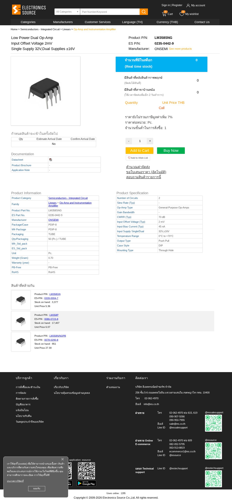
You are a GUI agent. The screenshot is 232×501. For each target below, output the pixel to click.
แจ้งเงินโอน (22, 410)
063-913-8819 (177, 447)
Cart (169, 14)
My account (198, 5)
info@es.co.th (151, 404)
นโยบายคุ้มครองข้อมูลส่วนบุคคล (72, 392)
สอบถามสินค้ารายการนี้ (143, 177)
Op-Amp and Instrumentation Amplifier (95, 29)
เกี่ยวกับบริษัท (61, 387)
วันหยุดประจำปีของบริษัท (30, 421)
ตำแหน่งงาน (113, 387)
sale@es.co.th (177, 423)
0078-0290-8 (51, 340)
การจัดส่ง (21, 392)
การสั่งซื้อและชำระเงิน (28, 387)
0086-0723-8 (51, 319)
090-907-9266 (177, 416)
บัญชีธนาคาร (23, 404)
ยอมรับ (36, 488)
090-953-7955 (177, 420)
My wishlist (192, 14)
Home (14, 29)
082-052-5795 (177, 444)
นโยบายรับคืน (23, 416)
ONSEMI (53, 219)
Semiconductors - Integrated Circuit (40, 29)
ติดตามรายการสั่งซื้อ (27, 398)
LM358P (53, 315)
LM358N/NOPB (57, 335)
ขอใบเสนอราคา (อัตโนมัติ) (146, 172)
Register (177, 5)
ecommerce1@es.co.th (182, 451)
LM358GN (54, 294)
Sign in (166, 5)
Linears (67, 29)
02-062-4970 (151, 398)
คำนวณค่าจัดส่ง (138, 167)
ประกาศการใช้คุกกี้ (15, 481)
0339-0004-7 (51, 298)
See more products (180, 48)
